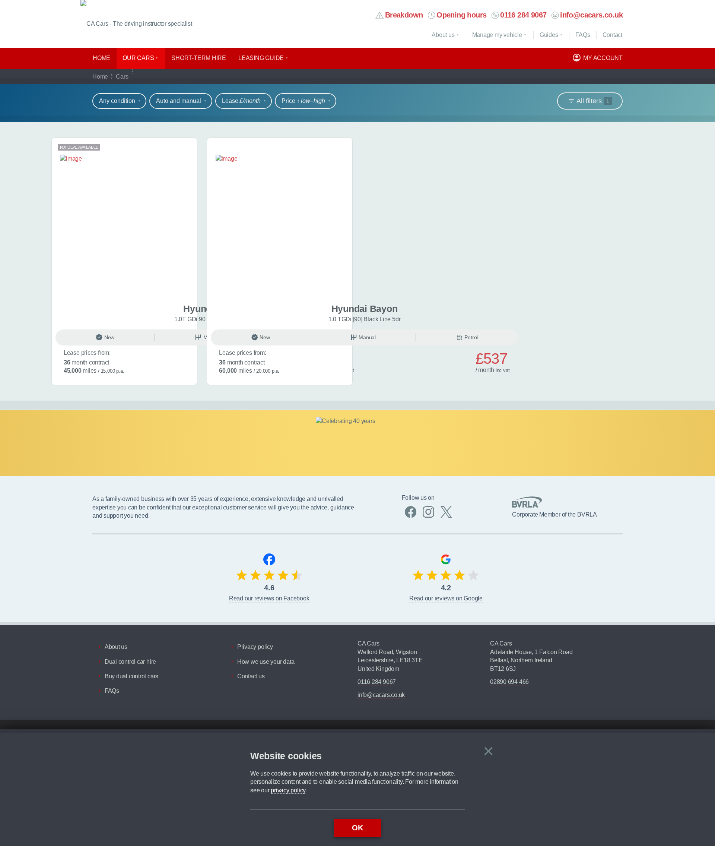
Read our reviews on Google (446, 598)
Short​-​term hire (198, 58)
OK (357, 828)
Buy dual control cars (131, 676)
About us (443, 35)
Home (101, 58)
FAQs (112, 691)
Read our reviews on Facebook (269, 598)
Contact (612, 35)
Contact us (251, 676)
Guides (549, 35)
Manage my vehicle (497, 35)
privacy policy (288, 790)
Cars (122, 76)
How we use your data (266, 662)
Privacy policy (255, 647)
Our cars (138, 58)
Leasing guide (261, 58)
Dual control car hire (130, 662)
